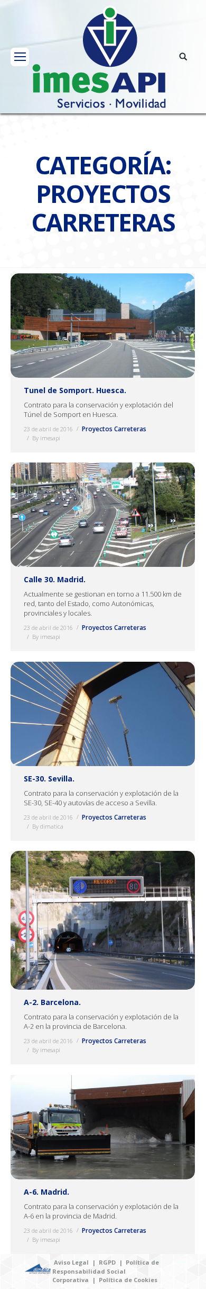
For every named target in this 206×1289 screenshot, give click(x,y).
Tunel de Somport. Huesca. (75, 390)
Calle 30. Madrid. (55, 579)
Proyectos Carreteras (114, 428)
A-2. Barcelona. (52, 1002)
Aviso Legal (71, 1262)
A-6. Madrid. (46, 1191)
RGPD (107, 1262)
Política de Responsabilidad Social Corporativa (105, 1271)
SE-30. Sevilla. (49, 778)
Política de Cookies (128, 1280)
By (46, 438)
